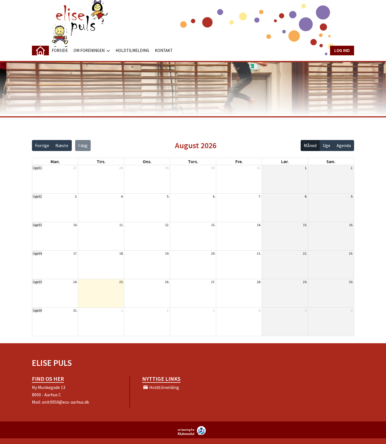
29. (167, 168)
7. (260, 196)
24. (75, 282)
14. (259, 225)
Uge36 (37, 310)
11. (121, 225)
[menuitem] (40, 50)
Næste (61, 145)
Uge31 (37, 168)
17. (75, 253)
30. (213, 168)
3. (76, 196)
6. (214, 196)
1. (306, 168)
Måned (310, 145)
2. (352, 168)
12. (167, 225)
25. (121, 282)
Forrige (42, 145)
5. (168, 196)
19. (167, 253)
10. (75, 225)
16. (351, 225)
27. (75, 168)
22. (305, 253)
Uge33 (37, 225)
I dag (83, 145)
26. (167, 282)
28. (121, 168)
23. (351, 253)
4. (122, 196)
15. (305, 225)
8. (306, 196)
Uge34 (37, 253)
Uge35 (37, 282)
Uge (326, 145)
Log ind (342, 50)
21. (259, 253)
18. (121, 253)
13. (213, 225)
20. (213, 253)
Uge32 (37, 196)
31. (259, 168)
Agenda (344, 145)
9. (352, 196)
